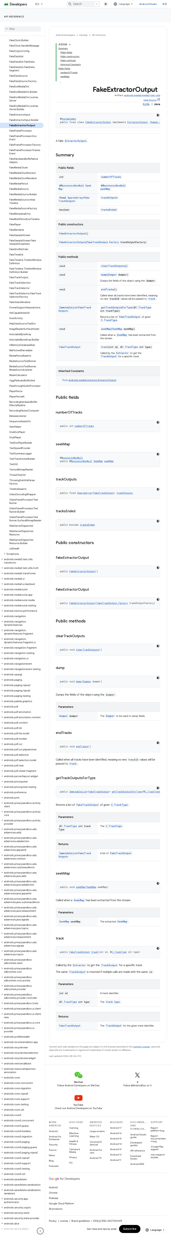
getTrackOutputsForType (116, 307)
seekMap (105, 189)
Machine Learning (74, 1134)
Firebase (53, 1198)
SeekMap (117, 328)
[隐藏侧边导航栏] (40, 1231)
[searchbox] (22, 29)
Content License (141, 1046)
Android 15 (116, 1138)
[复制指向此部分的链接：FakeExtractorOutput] (92, 558)
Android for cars (96, 1151)
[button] (22, 554)
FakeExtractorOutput (98, 122)
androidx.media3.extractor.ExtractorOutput (92, 380)
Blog (51, 1160)
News (52, 1155)
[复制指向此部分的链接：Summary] (77, 155)
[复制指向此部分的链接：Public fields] (82, 398)
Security (53, 1144)
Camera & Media (74, 1150)
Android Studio (148, 4)
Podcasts (53, 1166)
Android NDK (137, 1164)
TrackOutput (109, 356)
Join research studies (158, 1156)
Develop (83, 35)
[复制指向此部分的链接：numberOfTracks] (85, 413)
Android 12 (116, 1154)
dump (104, 274)
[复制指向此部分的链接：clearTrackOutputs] (88, 636)
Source (52, 1149)
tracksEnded (109, 209)
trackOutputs (109, 197)
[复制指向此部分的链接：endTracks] (75, 733)
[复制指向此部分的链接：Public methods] (89, 621)
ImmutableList (68, 307)
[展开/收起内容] (70, 45)
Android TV (96, 1157)
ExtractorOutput (137, 122)
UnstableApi (68, 118)
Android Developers (65, 35)
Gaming (73, 1127)
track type (113, 1001)
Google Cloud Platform (61, 1203)
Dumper (112, 274)
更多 (37, 4)
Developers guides (136, 1144)
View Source (149, 100)
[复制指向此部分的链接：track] (67, 939)
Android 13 (115, 1149)
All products (55, 1208)
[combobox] (83, 4)
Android (53, 1131)
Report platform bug (157, 1129)
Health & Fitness (73, 1142)
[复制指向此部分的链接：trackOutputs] (80, 480)
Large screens (97, 1131)
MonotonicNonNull (72, 185)
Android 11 (115, 1159)
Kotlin (146, 104)
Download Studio (135, 1157)
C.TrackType (143, 307)
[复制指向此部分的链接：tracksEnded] (78, 511)
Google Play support (157, 1148)
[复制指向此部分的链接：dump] (68, 668)
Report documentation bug (158, 1138)
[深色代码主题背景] (158, 115)
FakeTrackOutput (129, 316)
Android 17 (116, 1127)
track (151, 298)
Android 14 (116, 1143)
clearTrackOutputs (113, 266)
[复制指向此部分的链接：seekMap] (73, 444)
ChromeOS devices (96, 1143)
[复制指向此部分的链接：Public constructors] (97, 543)
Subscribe (130, 1229)
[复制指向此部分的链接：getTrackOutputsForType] (99, 778)
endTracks (107, 289)
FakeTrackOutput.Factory (103, 242)
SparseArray (75, 197)
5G (71, 1162)
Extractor (122, 353)
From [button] (89, 380)
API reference (14, 16)
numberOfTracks (111, 176)
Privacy (73, 1157)
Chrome (53, 1192)
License (64, 1221)
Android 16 (116, 1133)
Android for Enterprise (55, 1138)
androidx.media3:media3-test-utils (142, 95)
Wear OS (94, 1136)
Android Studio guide (138, 1136)
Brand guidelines (80, 1221)
